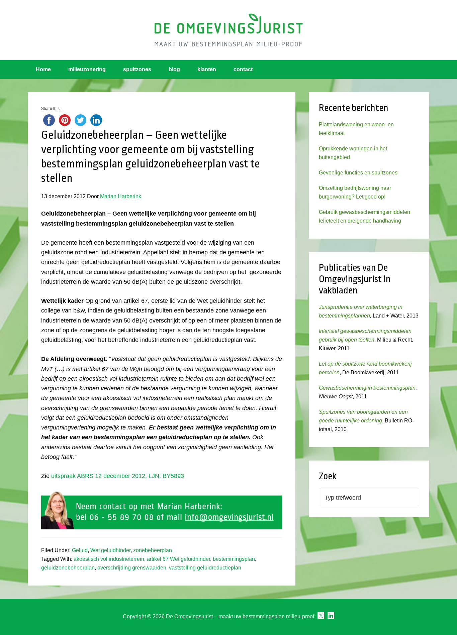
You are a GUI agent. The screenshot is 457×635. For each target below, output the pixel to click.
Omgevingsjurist (228, 30)
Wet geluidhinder (110, 550)
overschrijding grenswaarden (131, 567)
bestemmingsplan (234, 559)
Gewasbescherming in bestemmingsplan (367, 388)
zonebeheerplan (152, 550)
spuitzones (137, 69)
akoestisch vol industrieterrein (109, 559)
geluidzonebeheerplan (68, 567)
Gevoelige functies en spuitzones (358, 172)
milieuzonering (87, 69)
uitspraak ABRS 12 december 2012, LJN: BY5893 (117, 476)
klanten (206, 69)
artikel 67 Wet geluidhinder (178, 559)
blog (174, 69)
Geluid (80, 550)
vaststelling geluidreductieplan (205, 567)
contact (243, 69)
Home (43, 69)
